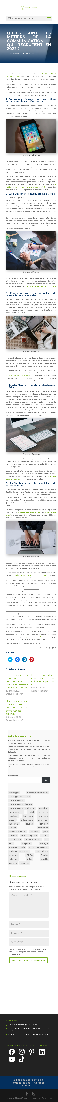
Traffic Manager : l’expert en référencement (31, 575)
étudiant (25, 863)
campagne (14, 792)
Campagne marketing (37, 792)
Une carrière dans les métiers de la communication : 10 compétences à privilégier (17, 707)
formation (28, 816)
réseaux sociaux (33, 839)
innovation (43, 820)
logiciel (12, 828)
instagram (14, 824)
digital (31, 812)
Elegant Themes (22, 1098)
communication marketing (22, 808)
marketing (43, 828)
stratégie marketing (38, 847)
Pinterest (34, 831)
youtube (13, 863)
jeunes (29, 824)
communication (16, 800)
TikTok (29, 855)
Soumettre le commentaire (28, 960)
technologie (42, 851)
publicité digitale (29, 835)
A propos (39, 1082)
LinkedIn (43, 637)
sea (46, 839)
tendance (13, 855)
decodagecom (16, 812)
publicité (13, 835)
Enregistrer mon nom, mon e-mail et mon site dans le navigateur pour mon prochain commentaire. (27, 951)
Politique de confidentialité (27, 1080)
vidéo (29, 859)
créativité (43, 808)
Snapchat (26, 843)
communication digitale (20, 804)
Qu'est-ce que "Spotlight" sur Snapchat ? (24, 1025)
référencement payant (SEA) (29, 512)
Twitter (34, 637)
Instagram (26, 637)
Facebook (16, 637)
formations (43, 816)
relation (44, 835)
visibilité (44, 859)
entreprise (43, 812)
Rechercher (13, 775)
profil (45, 831)
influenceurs (27, 820)
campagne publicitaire (19, 796)
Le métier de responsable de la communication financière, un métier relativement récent (17, 681)
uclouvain (13, 859)
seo (10, 843)
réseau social (15, 839)
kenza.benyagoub (17, 54)
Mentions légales (20, 1082)
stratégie (44, 843)
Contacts (27, 1085)
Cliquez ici (26, 622)
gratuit (12, 820)
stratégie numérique (19, 851)
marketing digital (17, 831)
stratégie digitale (17, 847)
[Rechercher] (46, 780)
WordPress (47, 1098)
